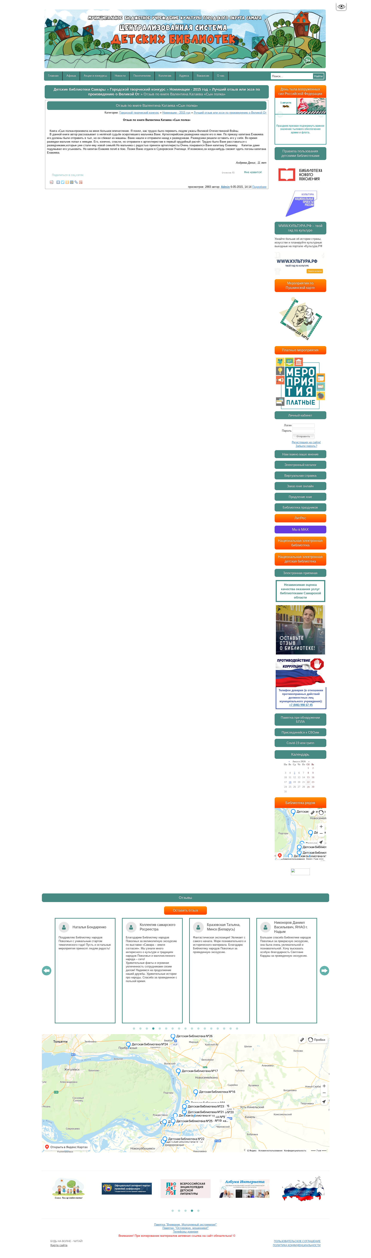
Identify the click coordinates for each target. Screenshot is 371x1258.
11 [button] (198, 1029)
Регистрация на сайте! (306, 442)
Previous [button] (280, 114)
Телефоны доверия (185, 1231)
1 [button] (134, 1029)
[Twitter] (63, 181)
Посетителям (142, 75)
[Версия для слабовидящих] (341, 6)
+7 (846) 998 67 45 (301, 705)
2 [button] (140, 1029)
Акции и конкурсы (95, 75)
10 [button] (192, 1029)
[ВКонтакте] (58, 181)
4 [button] (153, 1029)
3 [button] (147, 1029)
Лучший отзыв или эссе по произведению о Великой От (230, 112)
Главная (53, 75)
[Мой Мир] (72, 181)
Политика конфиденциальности (297, 1245)
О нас (221, 75)
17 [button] (237, 1029)
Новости (120, 75)
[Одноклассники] (67, 181)
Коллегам (165, 75)
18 (290, 782)
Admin (225, 186)
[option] (300, 114)
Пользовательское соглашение (297, 1241)
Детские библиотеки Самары (80, 89)
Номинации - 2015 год (189, 89)
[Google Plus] (81, 181)
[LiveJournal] (76, 181)
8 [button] (179, 1029)
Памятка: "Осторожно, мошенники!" (186, 1228)
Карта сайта (58, 1245)
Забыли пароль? (306, 446)
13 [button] (211, 1029)
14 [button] (218, 1029)
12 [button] (205, 1029)
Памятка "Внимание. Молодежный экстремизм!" (185, 1224)
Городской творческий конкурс (138, 89)
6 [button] (166, 1029)
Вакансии (203, 75)
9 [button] (185, 1029)
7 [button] (172, 1029)
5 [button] (160, 1029)
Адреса (184, 75)
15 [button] (224, 1029)
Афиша (71, 75)
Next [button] (321, 114)
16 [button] (230, 1029)
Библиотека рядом (300, 803)
